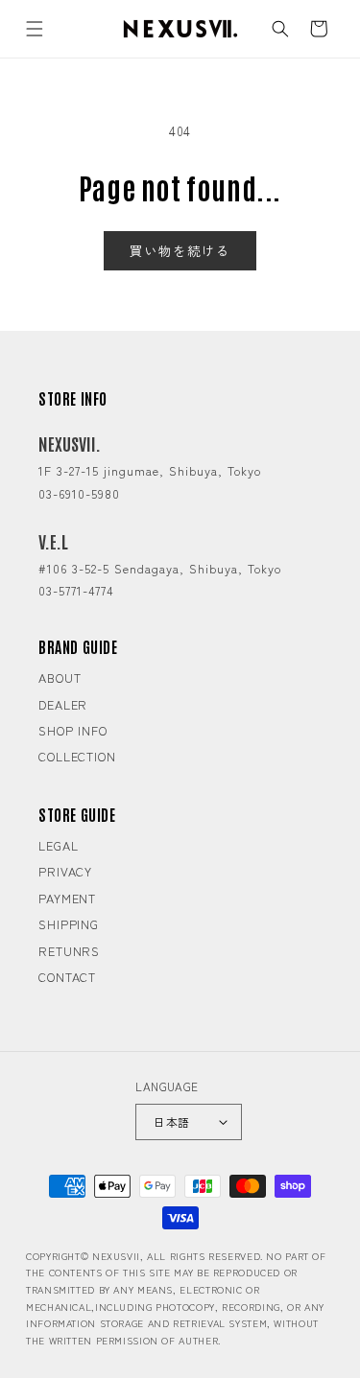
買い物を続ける (179, 250)
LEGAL (58, 845)
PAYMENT (67, 898)
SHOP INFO (73, 730)
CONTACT (67, 977)
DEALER (62, 704)
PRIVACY (65, 871)
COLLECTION (77, 756)
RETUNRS (69, 951)
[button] (34, 29)
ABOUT (60, 677)
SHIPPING (68, 924)
